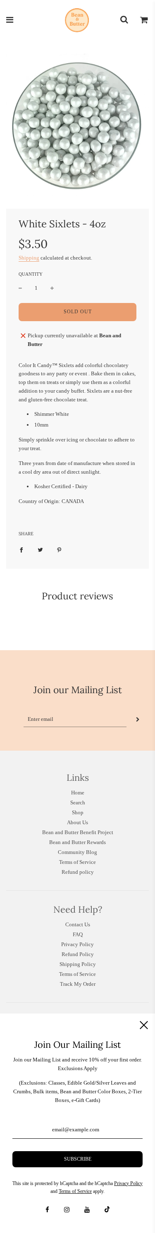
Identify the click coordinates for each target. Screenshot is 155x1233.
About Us (77, 822)
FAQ (78, 934)
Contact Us (77, 924)
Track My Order (77, 984)
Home (77, 792)
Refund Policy (78, 954)
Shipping (29, 258)
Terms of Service (77, 862)
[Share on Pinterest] (59, 549)
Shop (77, 812)
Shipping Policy (78, 964)
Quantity (31, 274)
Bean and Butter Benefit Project (77, 832)
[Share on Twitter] (40, 549)
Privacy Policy (77, 944)
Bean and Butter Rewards (77, 842)
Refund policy (78, 872)
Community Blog (77, 852)
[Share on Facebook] (21, 549)
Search (77, 802)
